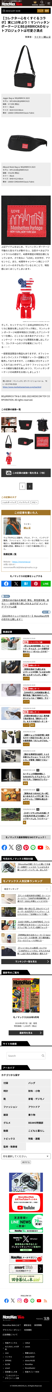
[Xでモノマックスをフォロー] (11, 849)
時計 (5, 1091)
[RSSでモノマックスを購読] (45, 1301)
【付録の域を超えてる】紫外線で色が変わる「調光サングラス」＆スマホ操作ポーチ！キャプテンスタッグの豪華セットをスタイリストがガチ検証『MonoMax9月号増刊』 (36, 722)
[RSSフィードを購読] (47, 849)
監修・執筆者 (10, 1146)
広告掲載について (10, 1334)
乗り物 (31, 1114)
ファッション (10, 1106)
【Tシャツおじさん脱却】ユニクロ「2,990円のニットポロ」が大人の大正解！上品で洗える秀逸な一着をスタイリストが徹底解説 (33, 950)
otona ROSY (30, 1356)
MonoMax (29, 1364)
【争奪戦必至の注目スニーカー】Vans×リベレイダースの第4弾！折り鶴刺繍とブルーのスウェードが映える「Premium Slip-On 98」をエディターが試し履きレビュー (34, 937)
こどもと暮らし (36, 1130)
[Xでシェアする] (16, 584)
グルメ (26, 802)
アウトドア (34, 1106)
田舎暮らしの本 (11, 1371)
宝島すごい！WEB (32, 1371)
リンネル (8, 1356)
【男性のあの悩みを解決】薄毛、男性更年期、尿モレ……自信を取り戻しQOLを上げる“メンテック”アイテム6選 (25, 603)
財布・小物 (34, 1091)
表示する (26, 1162)
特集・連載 (34, 1138)
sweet (27, 1346)
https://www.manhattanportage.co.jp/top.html (22, 387)
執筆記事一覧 (9, 553)
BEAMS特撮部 (35, 1122)
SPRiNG (8, 1360)
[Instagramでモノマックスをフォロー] (19, 849)
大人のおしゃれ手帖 (12, 1347)
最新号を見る (25, 1032)
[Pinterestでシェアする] (36, 584)
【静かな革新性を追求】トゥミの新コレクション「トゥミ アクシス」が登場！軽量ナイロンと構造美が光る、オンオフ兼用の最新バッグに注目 (36, 760)
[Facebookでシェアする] (6, 584)
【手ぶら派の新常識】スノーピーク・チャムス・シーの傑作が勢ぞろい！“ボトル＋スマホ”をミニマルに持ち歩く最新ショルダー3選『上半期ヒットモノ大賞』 (36, 652)
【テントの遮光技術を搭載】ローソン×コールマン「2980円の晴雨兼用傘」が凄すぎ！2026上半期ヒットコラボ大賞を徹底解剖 (33, 898)
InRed (27, 1343)
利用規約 (28, 1329)
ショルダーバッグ (9, 502)
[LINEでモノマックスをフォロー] (33, 849)
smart (7, 1368)
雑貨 (47, 10)
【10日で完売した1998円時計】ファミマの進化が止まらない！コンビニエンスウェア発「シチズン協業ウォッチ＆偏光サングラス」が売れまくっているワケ (33, 924)
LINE (46, 583)
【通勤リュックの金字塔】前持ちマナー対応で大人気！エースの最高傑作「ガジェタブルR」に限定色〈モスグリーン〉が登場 (37, 739)
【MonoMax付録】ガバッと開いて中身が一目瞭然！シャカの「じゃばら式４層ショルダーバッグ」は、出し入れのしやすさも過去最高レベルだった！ (33, 867)
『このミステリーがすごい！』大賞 (12, 1376)
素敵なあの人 (30, 1353)
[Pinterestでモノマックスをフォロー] (26, 849)
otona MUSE (30, 1360)
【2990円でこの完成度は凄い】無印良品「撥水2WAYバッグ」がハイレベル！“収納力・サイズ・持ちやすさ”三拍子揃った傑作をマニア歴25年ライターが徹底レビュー (36, 699)
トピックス (9, 1138)
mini (7, 1353)
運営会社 (27, 1325)
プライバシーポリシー (12, 1329)
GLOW (7, 1364)
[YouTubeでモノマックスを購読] (40, 849)
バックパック (24, 502)
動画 (5, 1130)
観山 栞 (27, 527)
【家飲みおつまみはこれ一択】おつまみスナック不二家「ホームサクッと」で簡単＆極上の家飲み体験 (36, 797)
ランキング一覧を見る (26, 961)
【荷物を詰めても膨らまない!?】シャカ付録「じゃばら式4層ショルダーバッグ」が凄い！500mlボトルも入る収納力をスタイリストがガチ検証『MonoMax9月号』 (36, 676)
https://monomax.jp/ (21, 561)
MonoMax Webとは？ (12, 1325)
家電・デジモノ (36, 1099)
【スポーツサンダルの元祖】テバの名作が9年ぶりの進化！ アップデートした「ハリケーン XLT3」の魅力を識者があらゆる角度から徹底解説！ (36, 819)
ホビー (34, 502)
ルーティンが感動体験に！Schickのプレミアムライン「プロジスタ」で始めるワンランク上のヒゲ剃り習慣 (36, 778)
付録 (5, 1083)
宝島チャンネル (11, 1343)
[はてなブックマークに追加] (26, 584)
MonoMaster (30, 1368)
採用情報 (38, 1325)
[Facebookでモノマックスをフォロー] (4, 849)
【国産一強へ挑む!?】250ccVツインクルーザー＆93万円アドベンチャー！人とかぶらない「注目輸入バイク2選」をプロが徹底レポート (33, 911)
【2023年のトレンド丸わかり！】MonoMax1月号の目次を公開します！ (25, 617)
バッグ (40, 10)
